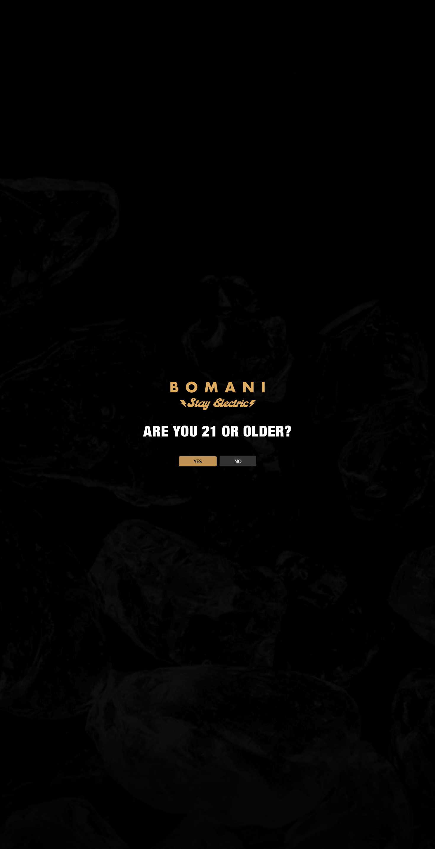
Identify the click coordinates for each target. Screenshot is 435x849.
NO (237, 461)
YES (198, 461)
